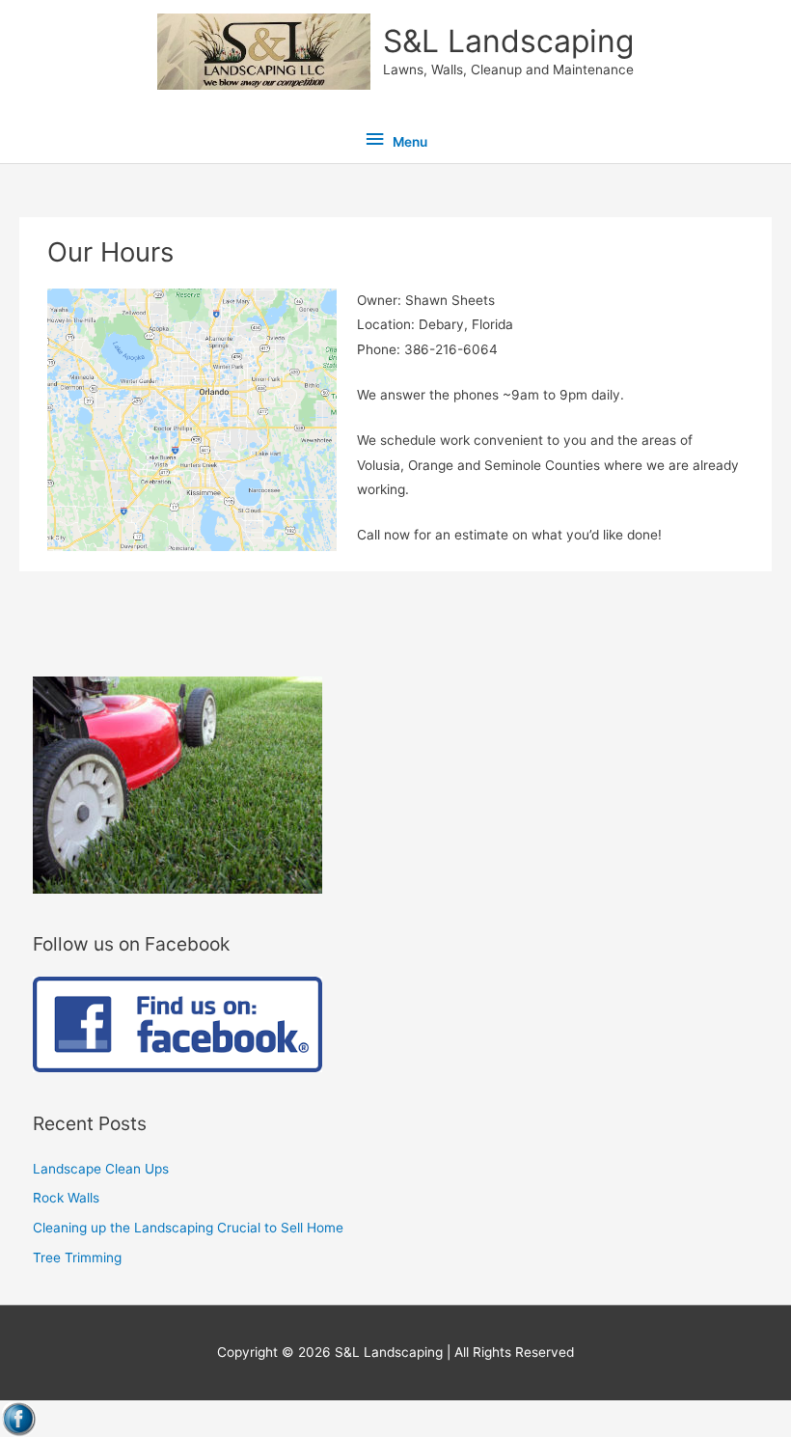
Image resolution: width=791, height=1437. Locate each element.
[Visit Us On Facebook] (19, 1417)
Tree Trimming (77, 1257)
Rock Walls (66, 1197)
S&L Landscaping (508, 41)
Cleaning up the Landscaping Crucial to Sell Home (188, 1227)
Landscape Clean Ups (101, 1168)
